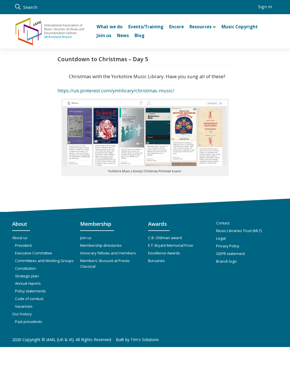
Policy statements (30, 291)
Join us (85, 237)
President (23, 245)
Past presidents (28, 321)
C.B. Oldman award (165, 237)
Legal (221, 238)
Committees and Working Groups (44, 260)
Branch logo (226, 261)
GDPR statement (230, 253)
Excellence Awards (164, 253)
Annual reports (28, 283)
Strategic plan (27, 275)
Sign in (265, 6)
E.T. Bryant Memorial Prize (170, 245)
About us (19, 237)
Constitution (25, 268)
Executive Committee (33, 253)
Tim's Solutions (145, 339)
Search (29, 7)
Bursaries (156, 260)
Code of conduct (29, 298)
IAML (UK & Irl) (60, 339)
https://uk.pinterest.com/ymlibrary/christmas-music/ (115, 90)
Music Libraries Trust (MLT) (239, 230)
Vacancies (24, 306)
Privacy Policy (227, 245)
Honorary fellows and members (108, 253)
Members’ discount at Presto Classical (105, 263)
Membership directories (101, 245)
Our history (22, 313)
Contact (222, 223)
